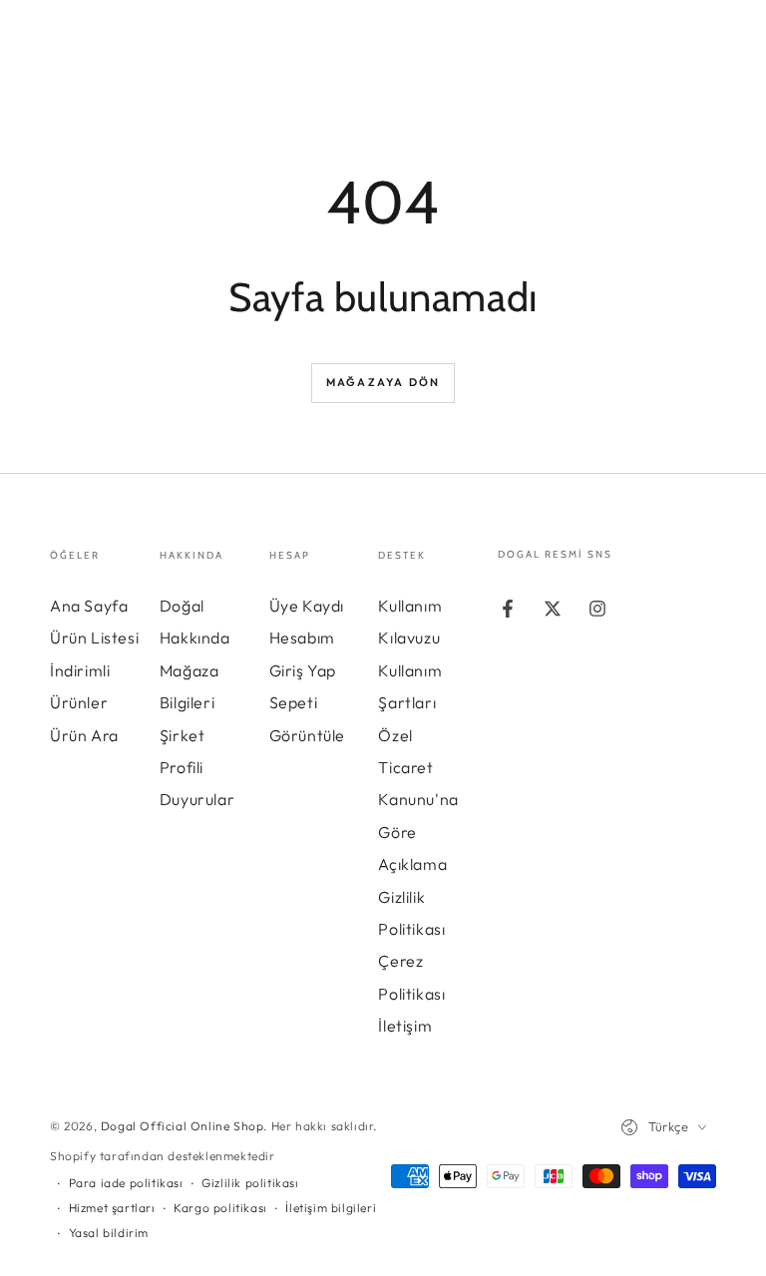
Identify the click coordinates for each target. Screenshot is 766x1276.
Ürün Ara (84, 735)
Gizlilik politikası (249, 1182)
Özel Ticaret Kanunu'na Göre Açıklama (418, 800)
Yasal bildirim (109, 1232)
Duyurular (197, 799)
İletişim (405, 1026)
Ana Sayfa (89, 606)
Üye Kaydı (306, 606)
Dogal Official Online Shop (182, 1125)
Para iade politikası (126, 1182)
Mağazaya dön (383, 382)
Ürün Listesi (94, 637)
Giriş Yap (302, 670)
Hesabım (302, 637)
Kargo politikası (220, 1207)
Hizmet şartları (112, 1207)
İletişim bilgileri (330, 1207)
